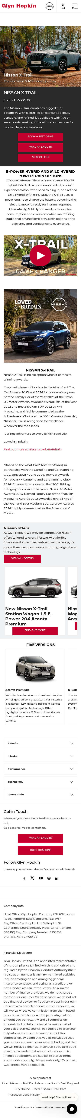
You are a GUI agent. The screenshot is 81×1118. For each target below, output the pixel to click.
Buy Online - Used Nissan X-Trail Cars (40, 1089)
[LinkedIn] (56, 878)
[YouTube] (41, 878)
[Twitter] (32, 878)
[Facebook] (24, 878)
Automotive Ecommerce (50, 1107)
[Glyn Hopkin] (19, 6)
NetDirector (23, 1107)
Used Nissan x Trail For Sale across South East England (40, 1083)
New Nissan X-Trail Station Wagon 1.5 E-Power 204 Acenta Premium (29, 616)
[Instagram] (49, 878)
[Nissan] (49, 6)
